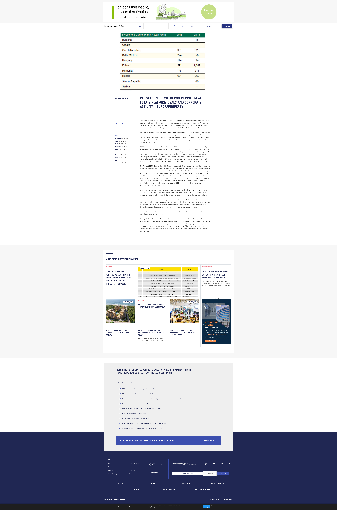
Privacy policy (108, 499)
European (117, 152)
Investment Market (121, 98)
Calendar (153, 484)
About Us (120, 484)
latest (116, 157)
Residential (109, 266)
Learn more (196, 507)
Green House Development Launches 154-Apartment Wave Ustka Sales (152, 306)
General (110, 470)
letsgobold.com (228, 499)
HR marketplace (169, 490)
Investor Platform (218, 484)
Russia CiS (131, 474)
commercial (118, 146)
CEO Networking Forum (201, 490)
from (116, 154)
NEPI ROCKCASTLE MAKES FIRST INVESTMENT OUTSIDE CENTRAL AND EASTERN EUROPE (183, 333)
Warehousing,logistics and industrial (155, 464)
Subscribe (227, 26)
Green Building (112, 474)
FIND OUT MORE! (209, 440)
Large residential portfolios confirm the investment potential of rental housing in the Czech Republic (119, 277)
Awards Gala (185, 484)
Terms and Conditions (119, 499)
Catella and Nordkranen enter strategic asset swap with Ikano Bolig (215, 274)
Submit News (154, 472)
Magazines (137, 490)
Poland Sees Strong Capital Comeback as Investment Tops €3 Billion (151, 333)
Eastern (117, 149)
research (117, 162)
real (116, 160)
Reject (215, 507)
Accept (206, 507)
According (118, 138)
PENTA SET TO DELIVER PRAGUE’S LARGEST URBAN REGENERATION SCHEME (118, 333)
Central (117, 144)
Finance (110, 467)
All (109, 463)
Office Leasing (133, 467)
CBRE (116, 141)
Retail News (132, 470)
